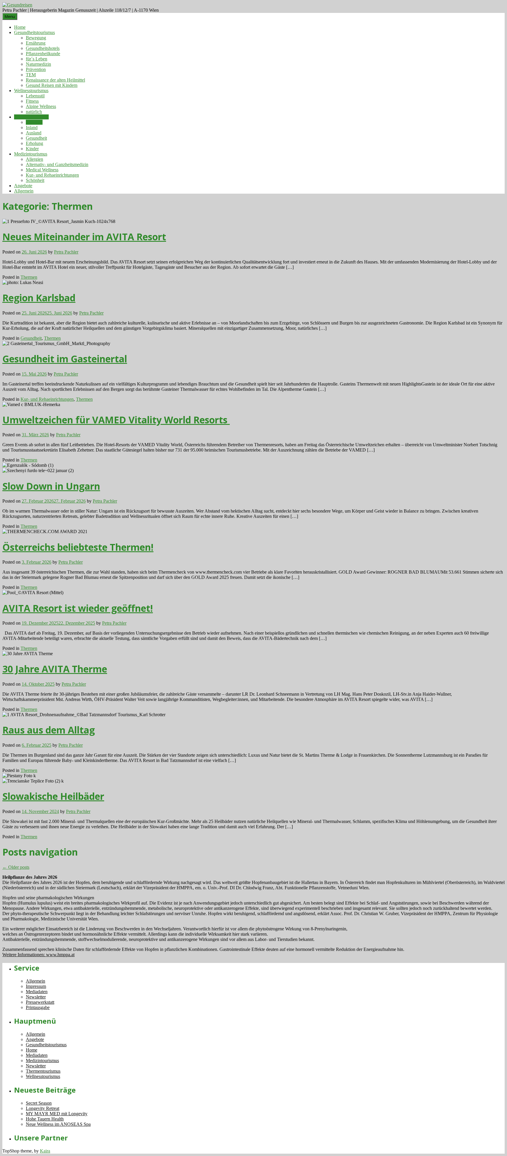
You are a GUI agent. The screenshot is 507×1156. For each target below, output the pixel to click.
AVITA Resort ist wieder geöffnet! (77, 608)
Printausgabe (38, 1007)
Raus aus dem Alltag (48, 730)
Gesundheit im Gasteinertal (64, 358)
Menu (10, 16)
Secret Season (39, 1103)
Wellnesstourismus (31, 90)
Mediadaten (37, 991)
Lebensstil (35, 95)
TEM (31, 74)
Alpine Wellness (41, 106)
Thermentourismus (31, 116)
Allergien (34, 159)
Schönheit (35, 180)
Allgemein (23, 190)
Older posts (15, 867)
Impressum (36, 986)
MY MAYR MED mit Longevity (56, 1113)
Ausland (33, 132)
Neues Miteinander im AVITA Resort (84, 236)
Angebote (23, 185)
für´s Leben (36, 58)
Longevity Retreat (42, 1108)
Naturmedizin (38, 64)
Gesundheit (36, 138)
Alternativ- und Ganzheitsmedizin (57, 164)
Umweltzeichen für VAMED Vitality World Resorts (116, 419)
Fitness (32, 101)
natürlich (34, 111)
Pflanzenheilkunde (43, 53)
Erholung (34, 143)
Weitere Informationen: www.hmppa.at (38, 954)
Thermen (34, 122)
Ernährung (35, 42)
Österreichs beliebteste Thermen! (77, 547)
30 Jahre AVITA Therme (54, 668)
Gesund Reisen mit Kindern (51, 85)
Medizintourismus (30, 153)
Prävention (36, 69)
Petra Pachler (66, 251)
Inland (32, 127)
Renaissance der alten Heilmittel (55, 79)
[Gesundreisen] (17, 4)
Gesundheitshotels (43, 48)
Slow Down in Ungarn (51, 486)
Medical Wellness (42, 169)
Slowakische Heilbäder (53, 796)
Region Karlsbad (38, 297)
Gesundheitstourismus (34, 32)
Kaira (45, 1150)
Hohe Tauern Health (45, 1118)
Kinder (32, 148)
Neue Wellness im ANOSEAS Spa (58, 1124)
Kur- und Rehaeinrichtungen (52, 175)
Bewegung (36, 37)
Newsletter (36, 996)
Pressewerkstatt (40, 1002)
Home (20, 27)
